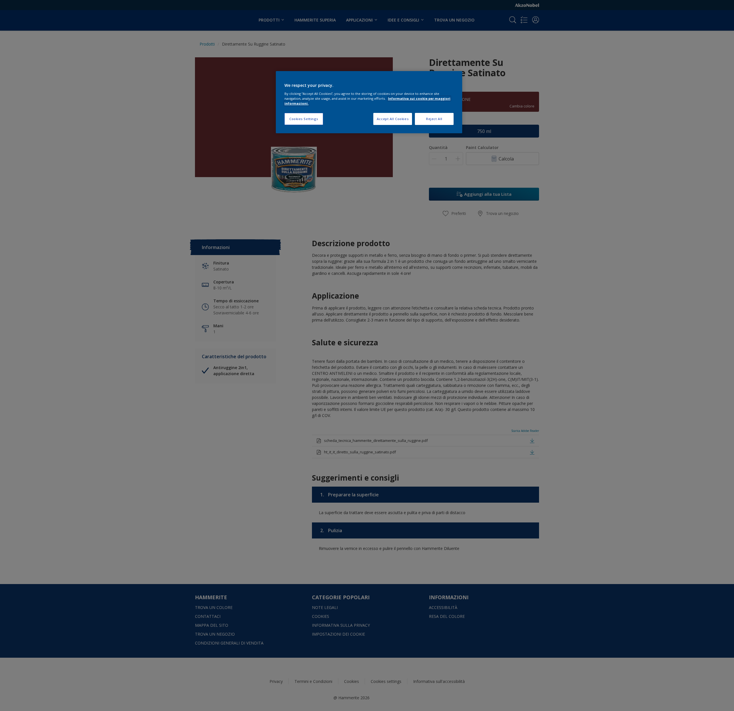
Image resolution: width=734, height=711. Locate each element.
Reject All (434, 119)
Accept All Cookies (393, 119)
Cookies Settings (303, 119)
